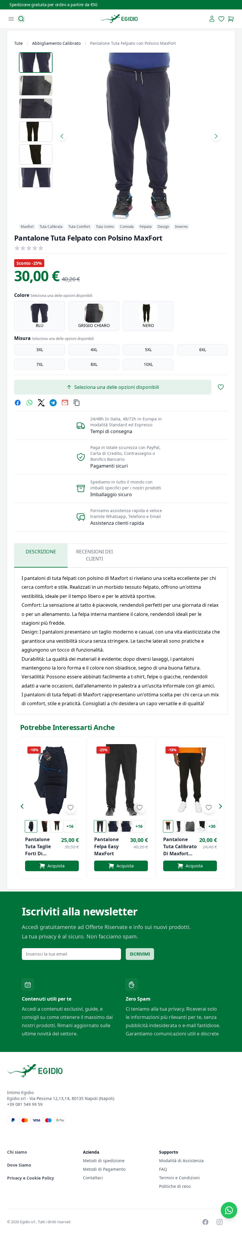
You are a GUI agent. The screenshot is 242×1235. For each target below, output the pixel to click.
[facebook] (17, 402)
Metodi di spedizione (104, 1160)
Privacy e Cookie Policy (30, 1178)
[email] (64, 402)
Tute (18, 43)
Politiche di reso (175, 1186)
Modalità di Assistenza (181, 1160)
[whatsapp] (29, 402)
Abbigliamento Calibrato (56, 43)
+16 (69, 826)
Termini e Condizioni (179, 1177)
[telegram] (53, 402)
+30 (211, 826)
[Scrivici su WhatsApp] (229, 1210)
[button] (24, 807)
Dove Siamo (19, 1165)
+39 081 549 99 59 (24, 1104)
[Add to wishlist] (70, 807)
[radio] (39, 316)
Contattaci (93, 1177)
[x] (41, 402)
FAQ (163, 1169)
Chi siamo (17, 1152)
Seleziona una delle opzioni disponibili (116, 387)
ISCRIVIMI (140, 954)
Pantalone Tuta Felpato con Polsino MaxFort (133, 43)
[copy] (76, 402)
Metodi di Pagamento (104, 1169)
